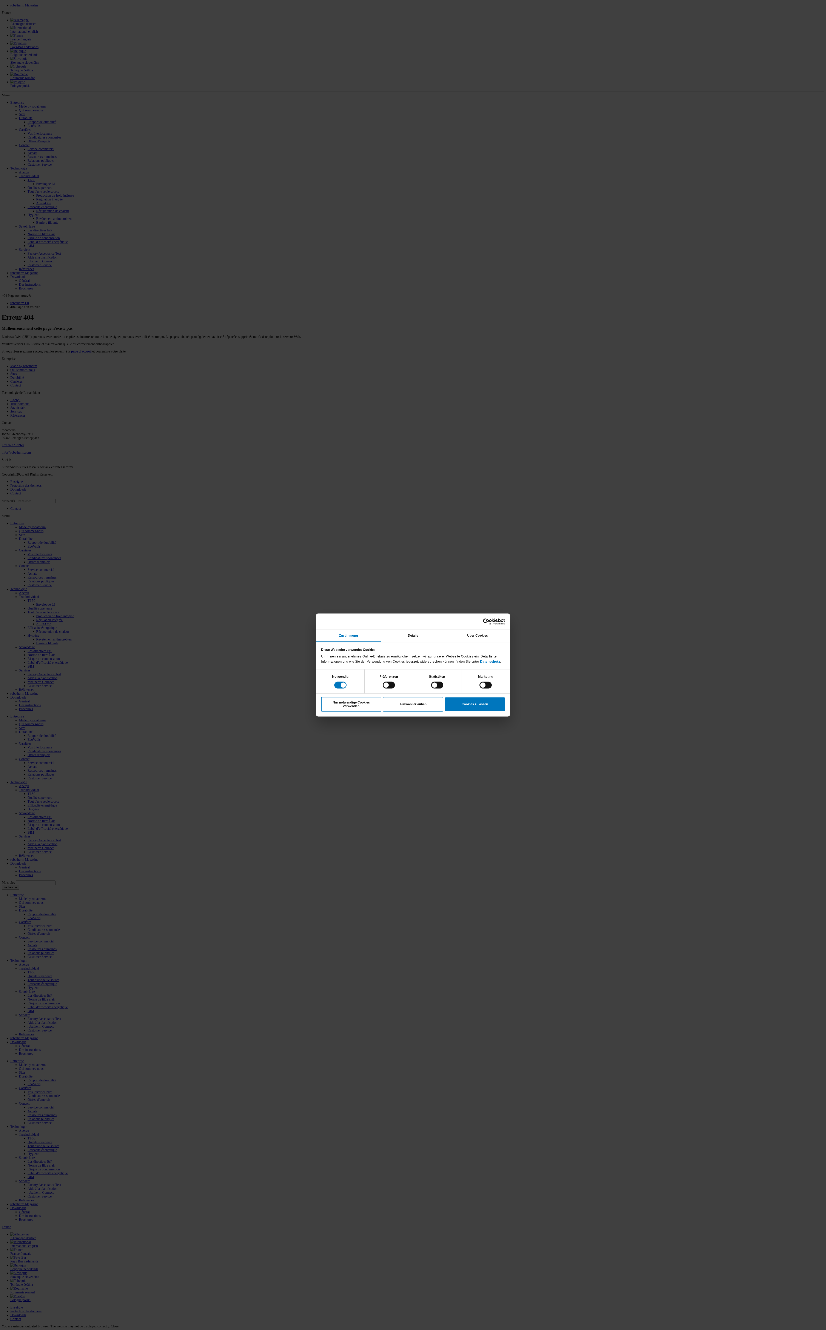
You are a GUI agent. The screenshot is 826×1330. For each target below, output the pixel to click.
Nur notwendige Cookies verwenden (351, 704)
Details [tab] (413, 635)
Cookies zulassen (475, 704)
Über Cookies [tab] (477, 635)
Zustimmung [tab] (348, 635)
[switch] (389, 685)
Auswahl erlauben (413, 704)
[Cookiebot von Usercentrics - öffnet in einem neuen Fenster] (486, 621)
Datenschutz (490, 661)
